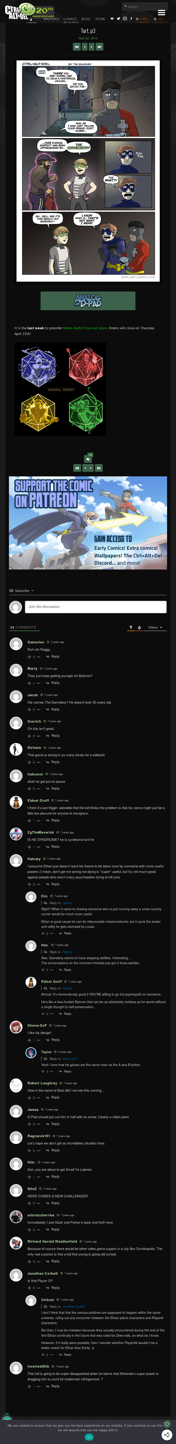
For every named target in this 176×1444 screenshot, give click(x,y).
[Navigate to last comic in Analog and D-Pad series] (99, 47)
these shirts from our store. (85, 328)
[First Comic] (77, 468)
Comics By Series (71, 21)
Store (100, 19)
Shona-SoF (69, 1058)
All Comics (160, 21)
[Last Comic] (99, 468)
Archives (51, 19)
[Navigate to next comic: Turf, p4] (91, 47)
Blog (86, 19)
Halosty (67, 903)
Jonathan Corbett (73, 1306)
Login (31, 24)
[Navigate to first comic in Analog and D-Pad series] (77, 47)
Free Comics (142, 21)
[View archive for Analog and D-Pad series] (88, 300)
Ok (89, 1437)
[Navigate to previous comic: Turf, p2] (85, 47)
